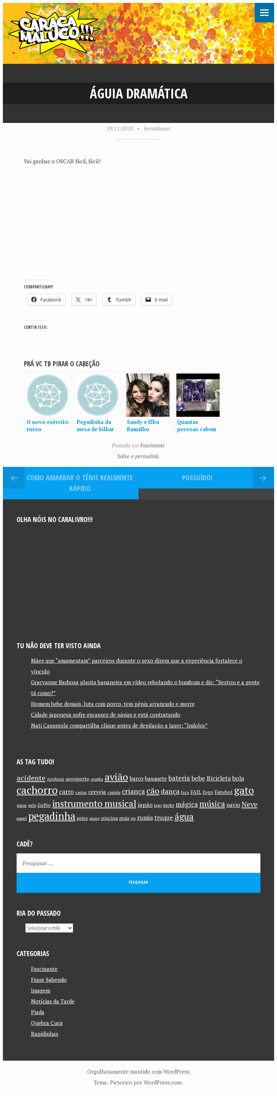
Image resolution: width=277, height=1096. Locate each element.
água (184, 816)
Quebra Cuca (47, 1022)
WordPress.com (162, 1082)
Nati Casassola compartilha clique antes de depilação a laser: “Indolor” (119, 725)
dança (170, 791)
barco (136, 778)
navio (233, 804)
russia (145, 818)
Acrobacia (55, 779)
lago (158, 805)
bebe (198, 778)
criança (133, 791)
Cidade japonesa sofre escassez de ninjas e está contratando (105, 714)
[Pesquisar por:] (139, 863)
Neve (250, 804)
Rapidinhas (44, 1033)
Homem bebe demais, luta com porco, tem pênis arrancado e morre (113, 703)
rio (133, 818)
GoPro (44, 805)
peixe (82, 818)
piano (94, 818)
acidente (31, 778)
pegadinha (51, 816)
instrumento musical (94, 803)
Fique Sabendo (49, 979)
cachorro (37, 790)
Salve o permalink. (138, 456)
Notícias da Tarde (53, 1001)
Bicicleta (219, 778)
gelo (32, 805)
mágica (187, 804)
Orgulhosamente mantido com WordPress (138, 1071)
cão (152, 790)
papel (22, 818)
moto (168, 805)
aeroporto (77, 778)
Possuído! (197, 477)
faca (185, 792)
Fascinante (152, 445)
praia (124, 818)
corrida (113, 792)
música (212, 803)
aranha (97, 779)
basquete (156, 778)
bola (238, 778)
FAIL (195, 791)
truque (163, 818)
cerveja (97, 791)
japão (145, 805)
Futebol (224, 791)
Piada (37, 1012)
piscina (109, 817)
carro (66, 791)
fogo (208, 792)
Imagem (40, 990)
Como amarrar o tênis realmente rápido (80, 483)
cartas (81, 792)
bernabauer (157, 128)
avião (116, 776)
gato (244, 790)
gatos (22, 805)
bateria (179, 778)
